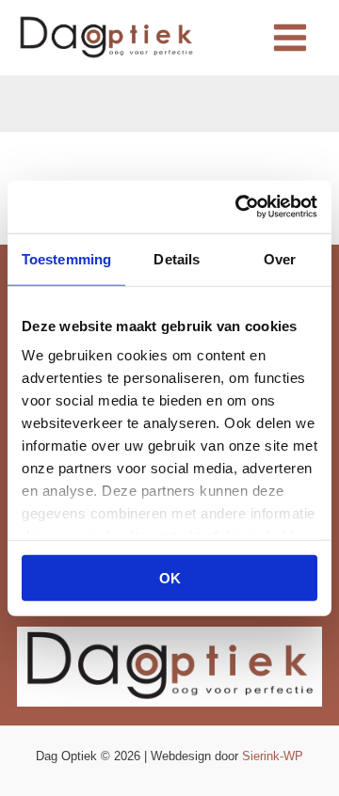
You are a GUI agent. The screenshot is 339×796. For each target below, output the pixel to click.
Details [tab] (176, 258)
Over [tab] (280, 258)
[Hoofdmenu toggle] (289, 38)
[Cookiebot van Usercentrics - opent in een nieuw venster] (239, 207)
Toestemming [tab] (66, 258)
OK (170, 577)
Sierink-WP (272, 756)
